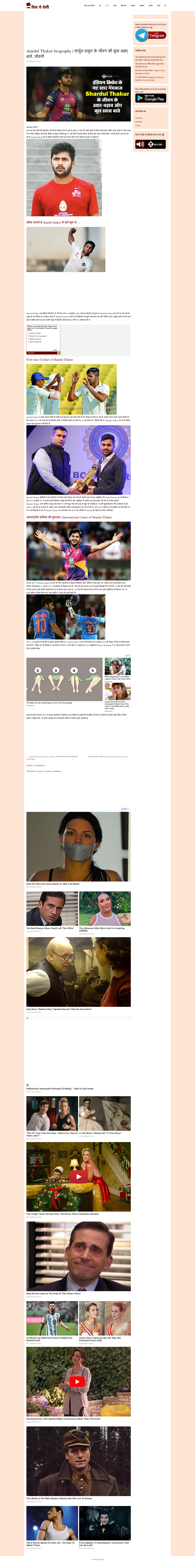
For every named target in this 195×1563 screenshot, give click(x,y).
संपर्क (158, 5)
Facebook (138, 118)
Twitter (137, 125)
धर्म (100, 5)
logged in (41, 771)
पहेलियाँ (142, 5)
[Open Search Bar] (165, 5)
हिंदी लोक (123, 5)
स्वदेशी (150, 5)
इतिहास (133, 5)
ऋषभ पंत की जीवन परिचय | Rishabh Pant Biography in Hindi (108, 756)
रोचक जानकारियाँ (89, 5)
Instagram (138, 121)
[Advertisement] (78, 31)
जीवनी (107, 5)
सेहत (115, 5)
